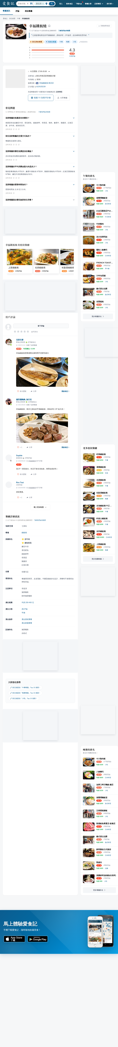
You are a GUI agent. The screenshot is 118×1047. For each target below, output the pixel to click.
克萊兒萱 (20, 340)
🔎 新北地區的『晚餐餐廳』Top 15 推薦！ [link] (25, 693)
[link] (106, 191)
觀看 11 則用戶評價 (42, 98)
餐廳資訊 (6, 11)
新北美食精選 (37, 42)
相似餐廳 (28, 11)
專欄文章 (88, 4)
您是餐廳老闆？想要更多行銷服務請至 (45, 92)
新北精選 (12, 18)
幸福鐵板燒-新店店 (46, 83)
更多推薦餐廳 (97, 559)
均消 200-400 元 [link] (28, 602)
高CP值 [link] (25, 609)
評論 (17, 11)
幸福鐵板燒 (38, 25)
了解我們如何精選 (64, 30)
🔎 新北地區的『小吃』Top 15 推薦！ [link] (23, 698)
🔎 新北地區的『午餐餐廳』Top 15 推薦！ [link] (25, 687)
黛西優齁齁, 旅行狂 (24, 399)
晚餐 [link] (67, 42)
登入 (61, 4)
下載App (79, 4)
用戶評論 (10, 317)
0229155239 (41, 87)
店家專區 (97, 4)
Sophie (19, 456)
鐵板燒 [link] (24, 533)
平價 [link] (23, 613)
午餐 (18, 18)
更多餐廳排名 (97, 316)
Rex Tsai (20, 482)
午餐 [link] (61, 42)
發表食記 (69, 4)
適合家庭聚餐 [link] (27, 623)
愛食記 (5, 18)
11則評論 (72, 56)
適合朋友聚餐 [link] (27, 619)
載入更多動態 (39, 507)
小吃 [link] (74, 42)
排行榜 (109, 4)
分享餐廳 (63, 98)
